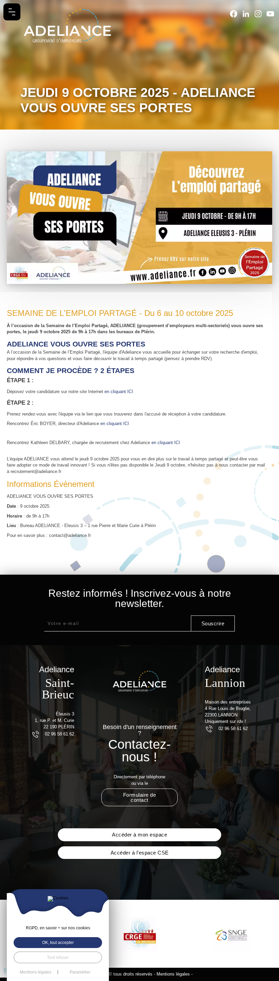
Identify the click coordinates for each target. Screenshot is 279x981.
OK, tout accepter (58, 942)
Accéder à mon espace (139, 835)
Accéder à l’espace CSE (140, 853)
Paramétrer (80, 972)
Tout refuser (58, 957)
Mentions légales (173, 974)
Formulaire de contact (139, 797)
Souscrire (213, 623)
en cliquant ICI (118, 391)
